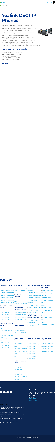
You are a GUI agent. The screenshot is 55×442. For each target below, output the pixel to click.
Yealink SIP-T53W (18, 367)
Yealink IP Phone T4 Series (20, 330)
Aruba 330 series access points (7, 295)
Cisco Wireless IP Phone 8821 (7, 330)
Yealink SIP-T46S (32, 355)
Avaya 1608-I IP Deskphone (34, 297)
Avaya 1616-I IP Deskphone (34, 299)
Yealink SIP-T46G (32, 353)
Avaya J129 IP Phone (33, 312)
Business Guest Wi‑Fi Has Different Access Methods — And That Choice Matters (11, 412)
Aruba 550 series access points (7, 302)
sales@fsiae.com (33, 400)
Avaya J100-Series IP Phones (34, 310)
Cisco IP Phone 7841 (5, 317)
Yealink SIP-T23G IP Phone (47, 348)
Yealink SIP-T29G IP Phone (47, 351)
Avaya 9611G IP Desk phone (34, 305)
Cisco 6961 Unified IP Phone (20, 321)
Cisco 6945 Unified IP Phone (20, 319)
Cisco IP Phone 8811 (5, 328)
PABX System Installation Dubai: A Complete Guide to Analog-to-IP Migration (12, 408)
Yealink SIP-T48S (32, 358)
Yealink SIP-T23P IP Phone (47, 346)
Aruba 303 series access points (7, 292)
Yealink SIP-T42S (32, 351)
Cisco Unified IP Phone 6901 (20, 312)
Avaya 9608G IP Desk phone (34, 304)
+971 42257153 (48, 2)
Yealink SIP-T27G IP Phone (47, 349)
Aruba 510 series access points (7, 299)
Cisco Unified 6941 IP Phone (20, 317)
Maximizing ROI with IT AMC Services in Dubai (11, 418)
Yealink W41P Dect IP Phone (20, 343)
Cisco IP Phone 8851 (5, 345)
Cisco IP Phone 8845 (5, 343)
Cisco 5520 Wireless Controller (21, 303)
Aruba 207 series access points (7, 288)
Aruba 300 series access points (7, 290)
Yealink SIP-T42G (32, 349)
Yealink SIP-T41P (32, 346)
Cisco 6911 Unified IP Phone (20, 314)
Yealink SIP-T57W (18, 371)
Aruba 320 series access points (7, 293)
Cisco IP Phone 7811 (5, 310)
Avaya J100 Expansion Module (21, 288)
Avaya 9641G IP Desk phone (34, 309)
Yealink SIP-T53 (18, 366)
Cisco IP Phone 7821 (5, 312)
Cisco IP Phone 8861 (5, 347)
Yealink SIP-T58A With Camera (21, 376)
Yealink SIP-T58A (18, 372)
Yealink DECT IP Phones (20, 333)
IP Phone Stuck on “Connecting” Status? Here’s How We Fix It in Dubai (12, 422)
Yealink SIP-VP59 (18, 379)
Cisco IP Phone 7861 (5, 319)
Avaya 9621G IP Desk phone (34, 307)
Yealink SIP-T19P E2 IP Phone (48, 343)
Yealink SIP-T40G (32, 343)
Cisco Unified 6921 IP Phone (20, 316)
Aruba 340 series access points (7, 297)
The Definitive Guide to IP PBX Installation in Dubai (12, 415)
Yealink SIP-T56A (18, 369)
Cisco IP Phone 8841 (5, 342)
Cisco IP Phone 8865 (5, 349)
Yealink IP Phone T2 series (20, 328)
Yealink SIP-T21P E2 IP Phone (48, 344)
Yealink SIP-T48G (32, 356)
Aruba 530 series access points (7, 300)
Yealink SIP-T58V (18, 377)
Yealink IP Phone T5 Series (20, 332)
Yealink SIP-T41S (32, 348)
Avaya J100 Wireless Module (20, 290)
